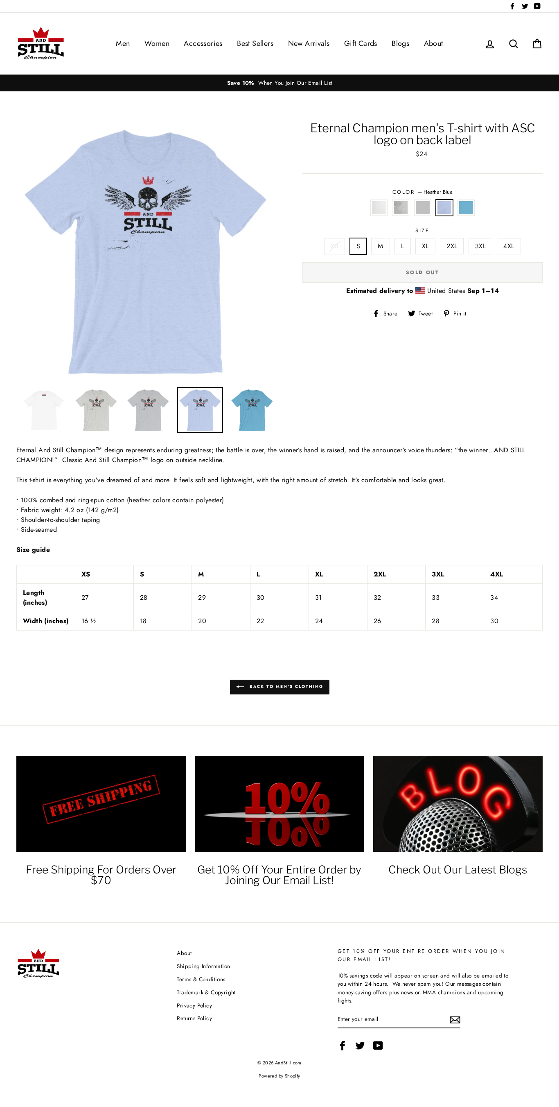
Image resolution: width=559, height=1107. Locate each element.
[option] (279, 83)
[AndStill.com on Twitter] (360, 1045)
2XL (451, 246)
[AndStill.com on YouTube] (378, 1045)
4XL (508, 246)
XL (425, 246)
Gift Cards (360, 43)
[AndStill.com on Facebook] (342, 1045)
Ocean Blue (466, 208)
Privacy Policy (194, 1005)
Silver (423, 208)
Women (156, 43)
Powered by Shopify (279, 1076)
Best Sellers (255, 43)
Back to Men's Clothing (285, 686)
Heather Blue (444, 208)
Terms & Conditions (201, 979)
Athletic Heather (400, 208)
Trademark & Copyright (206, 992)
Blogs (400, 43)
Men (123, 43)
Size (422, 230)
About (433, 43)
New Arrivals (309, 43)
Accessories (203, 43)
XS (334, 246)
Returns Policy (194, 1018)
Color (422, 192)
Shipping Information (203, 966)
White (379, 208)
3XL (480, 246)
